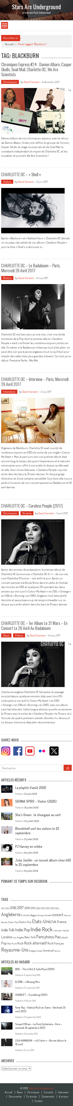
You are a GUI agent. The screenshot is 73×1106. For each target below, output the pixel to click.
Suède (39, 950)
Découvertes (15, 1096)
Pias (58, 936)
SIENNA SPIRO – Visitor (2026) (36, 801)
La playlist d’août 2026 (30, 787)
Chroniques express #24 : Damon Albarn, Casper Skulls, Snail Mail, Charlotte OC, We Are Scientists (36, 69)
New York (30, 937)
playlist (64, 937)
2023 (52, 908)
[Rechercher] (67, 768)
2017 (20, 907)
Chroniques (10, 82)
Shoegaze (32, 950)
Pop (4, 943)
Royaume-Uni (14, 949)
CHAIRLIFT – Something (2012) (31, 994)
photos (49, 936)
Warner (57, 950)
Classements (47, 1096)
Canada (47, 915)
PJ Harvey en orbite (28, 846)
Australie (25, 915)
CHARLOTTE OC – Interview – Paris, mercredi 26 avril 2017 (35, 381)
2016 (13, 907)
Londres (7, 936)
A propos (63, 1096)
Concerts (48, 1092)
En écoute (31, 1096)
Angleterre (10, 914)
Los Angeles (18, 937)
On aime (27, 513)
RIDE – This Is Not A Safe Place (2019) (35, 969)
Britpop (41, 915)
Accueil (8, 1092)
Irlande (65, 930)
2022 (47, 908)
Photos (7, 278)
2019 (32, 908)
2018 (27, 908)
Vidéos (7, 182)
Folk (53, 922)
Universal (48, 950)
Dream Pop (13, 922)
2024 (57, 908)
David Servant (31, 82)
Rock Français (55, 943)
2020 (38, 908)
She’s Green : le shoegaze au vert (38, 815)
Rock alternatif (35, 942)
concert (57, 914)
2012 (7, 908)
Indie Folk (8, 929)
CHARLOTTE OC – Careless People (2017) (32, 506)
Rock (20, 943)
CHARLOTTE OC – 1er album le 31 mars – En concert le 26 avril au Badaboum (34, 625)
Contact (38, 1101)
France (62, 921)
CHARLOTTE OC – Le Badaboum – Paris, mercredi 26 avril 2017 (30, 267)
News (6, 635)
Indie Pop (22, 929)
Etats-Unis (41, 921)
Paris (40, 936)
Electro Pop (25, 922)
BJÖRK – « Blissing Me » (27, 981)
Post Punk (12, 943)
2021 (43, 908)
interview (57, 930)
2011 (3, 908)
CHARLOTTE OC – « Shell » (21, 174)
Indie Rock (42, 929)
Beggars (34, 915)
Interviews (9, 391)
